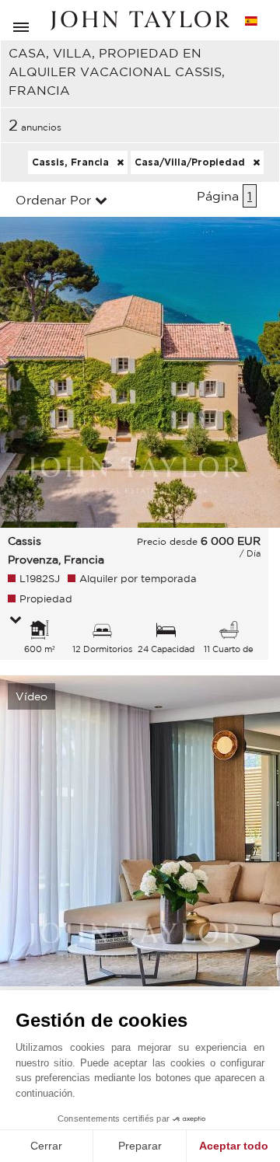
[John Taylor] (140, 20)
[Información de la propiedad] (15, 621)
